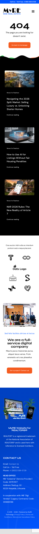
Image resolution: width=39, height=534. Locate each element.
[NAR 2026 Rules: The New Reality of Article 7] (19, 181)
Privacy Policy (20, 514)
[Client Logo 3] (12, 286)
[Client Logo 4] (12, 275)
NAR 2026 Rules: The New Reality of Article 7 (19, 210)
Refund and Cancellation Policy (24, 517)
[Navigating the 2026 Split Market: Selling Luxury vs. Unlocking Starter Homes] (19, 72)
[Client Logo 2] (27, 286)
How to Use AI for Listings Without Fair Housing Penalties (18, 158)
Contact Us (14, 464)
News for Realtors (13, 93)
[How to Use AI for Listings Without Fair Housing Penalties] (19, 129)
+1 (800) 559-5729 (18, 470)
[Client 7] (27, 275)
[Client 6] (10, 256)
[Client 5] (26, 256)
